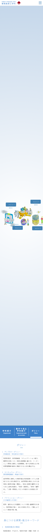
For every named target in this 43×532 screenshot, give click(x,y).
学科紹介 (7, 432)
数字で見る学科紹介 (21, 432)
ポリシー (36, 432)
